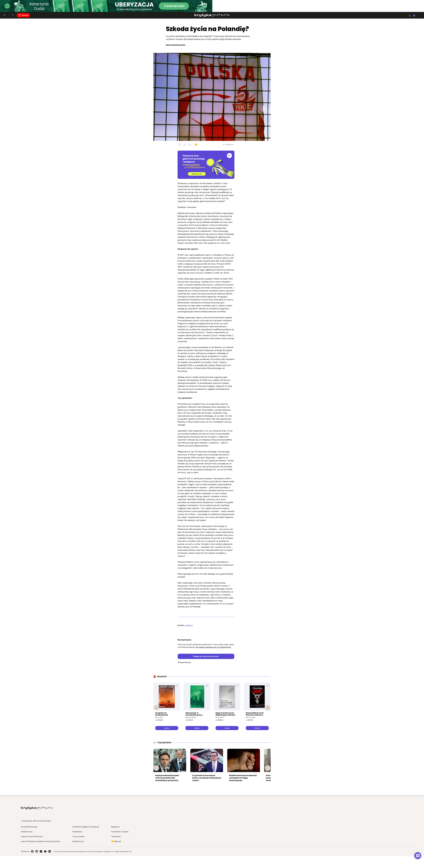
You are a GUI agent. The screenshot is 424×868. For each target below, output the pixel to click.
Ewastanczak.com (126, 851)
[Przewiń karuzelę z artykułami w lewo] (156, 768)
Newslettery (77, 831)
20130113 (189, 625)
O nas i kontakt (78, 836)
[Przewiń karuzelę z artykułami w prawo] (267, 768)
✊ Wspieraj (116, 841)
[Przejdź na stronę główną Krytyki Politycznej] (37, 808)
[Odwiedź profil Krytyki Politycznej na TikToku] (41, 851)
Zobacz (166, 728)
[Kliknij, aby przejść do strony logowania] (409, 15)
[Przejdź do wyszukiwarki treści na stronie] (12, 15)
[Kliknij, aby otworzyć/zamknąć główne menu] (4, 15)
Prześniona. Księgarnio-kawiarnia (85, 827)
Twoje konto (116, 836)
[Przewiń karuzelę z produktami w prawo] (267, 707)
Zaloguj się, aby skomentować (206, 656)
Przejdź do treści (11, 6)
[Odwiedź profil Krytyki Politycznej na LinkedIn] (49, 851)
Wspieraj (25, 15)
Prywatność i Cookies (119, 831)
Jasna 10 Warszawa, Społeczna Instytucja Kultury (40, 841)
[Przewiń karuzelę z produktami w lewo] (156, 707)
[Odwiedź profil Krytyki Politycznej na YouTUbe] (45, 851)
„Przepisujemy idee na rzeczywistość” (36, 821)
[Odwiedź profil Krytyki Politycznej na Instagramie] (36, 851)
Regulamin (115, 827)
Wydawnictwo (26, 831)
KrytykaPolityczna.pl (29, 827)
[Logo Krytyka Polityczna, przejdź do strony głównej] (211, 15)
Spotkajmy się (78, 841)
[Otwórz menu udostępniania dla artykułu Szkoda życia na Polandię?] (185, 144)
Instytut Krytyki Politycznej (31, 836)
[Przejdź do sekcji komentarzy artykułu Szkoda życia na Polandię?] (190, 144)
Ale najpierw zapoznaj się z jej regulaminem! (213, 647)
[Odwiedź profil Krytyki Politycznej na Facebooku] (32, 851)
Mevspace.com (109, 851)
